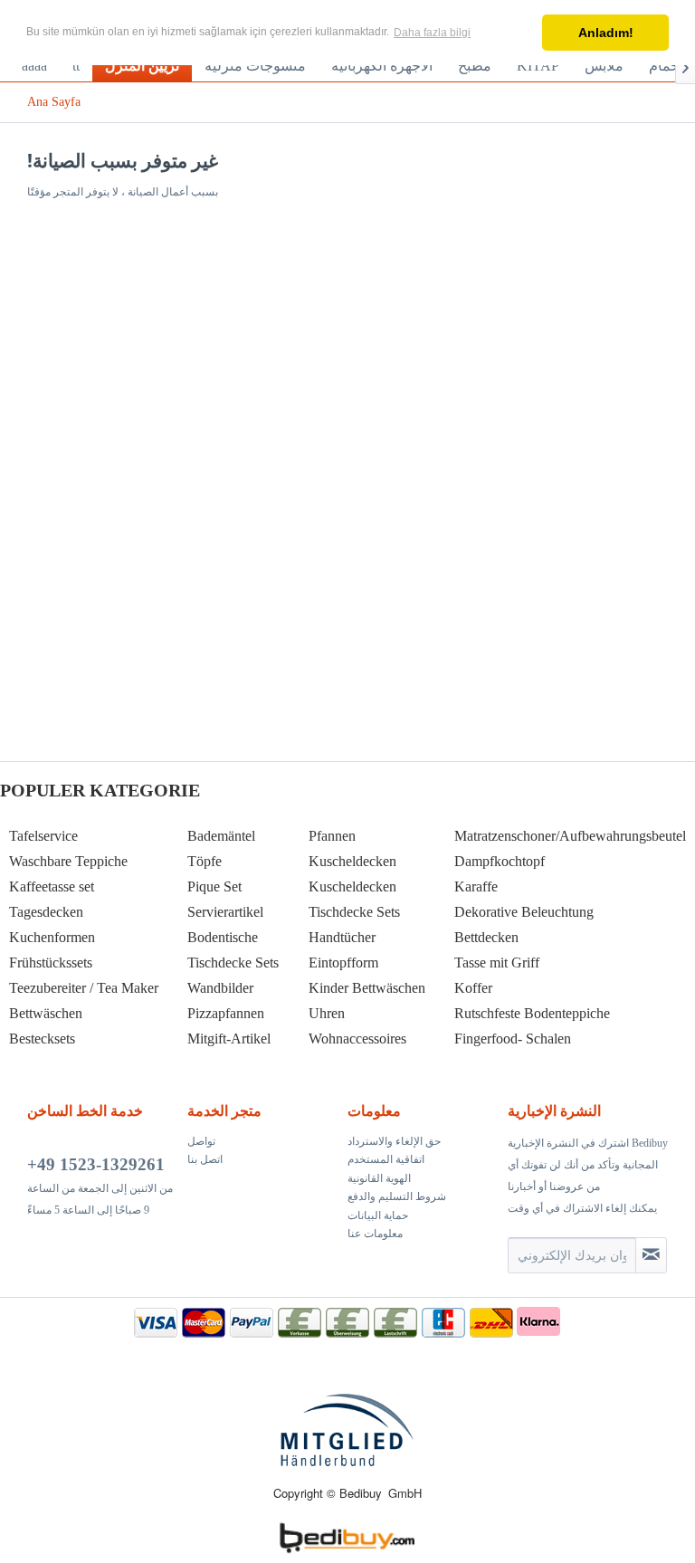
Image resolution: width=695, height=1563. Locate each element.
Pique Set (214, 886)
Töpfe (204, 861)
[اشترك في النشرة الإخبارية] (651, 1255)
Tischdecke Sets (233, 962)
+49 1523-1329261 (96, 1164)
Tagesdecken (46, 912)
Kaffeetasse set (51, 886)
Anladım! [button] (605, 32)
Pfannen (332, 835)
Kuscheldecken (352, 861)
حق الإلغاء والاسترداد (394, 1141)
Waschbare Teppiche (68, 861)
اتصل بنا (205, 1159)
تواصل (201, 1141)
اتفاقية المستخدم (386, 1159)
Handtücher (342, 937)
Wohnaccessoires (357, 1038)
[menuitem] (34, 66)
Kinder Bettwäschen (367, 988)
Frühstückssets (50, 962)
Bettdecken (486, 937)
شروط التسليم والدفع (397, 1196)
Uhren (327, 1013)
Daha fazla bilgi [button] (432, 32)
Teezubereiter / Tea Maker (83, 988)
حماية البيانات (378, 1215)
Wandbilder (220, 988)
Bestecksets (42, 1038)
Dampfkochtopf (499, 861)
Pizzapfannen (225, 1013)
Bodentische (222, 937)
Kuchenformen (52, 937)
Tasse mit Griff (496, 962)
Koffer (473, 988)
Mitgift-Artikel (229, 1038)
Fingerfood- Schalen (512, 1038)
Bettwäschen (45, 1013)
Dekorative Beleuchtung (524, 912)
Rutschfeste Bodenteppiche (532, 1013)
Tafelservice (43, 835)
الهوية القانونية (379, 1178)
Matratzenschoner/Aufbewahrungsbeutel (570, 835)
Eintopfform (343, 962)
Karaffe (476, 886)
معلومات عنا (375, 1233)
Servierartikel (225, 912)
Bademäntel (221, 835)
